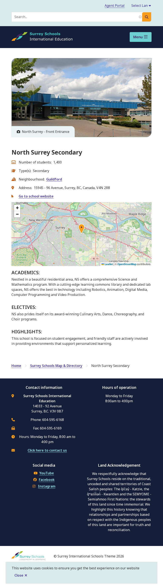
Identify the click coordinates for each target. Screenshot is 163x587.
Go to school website (36, 196)
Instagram (46, 486)
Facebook (47, 479)
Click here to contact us (47, 450)
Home (16, 365)
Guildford (54, 179)
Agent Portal (115, 5)
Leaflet (108, 264)
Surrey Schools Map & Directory (56, 365)
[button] (81, 230)
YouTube (46, 473)
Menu (138, 37)
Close (18, 575)
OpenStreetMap (126, 264)
